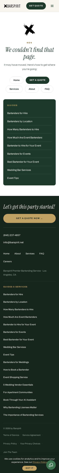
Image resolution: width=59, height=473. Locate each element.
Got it (29, 468)
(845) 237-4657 (11, 235)
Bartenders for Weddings (16, 362)
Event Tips (13, 178)
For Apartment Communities (17, 392)
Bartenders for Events (19, 153)
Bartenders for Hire (17, 113)
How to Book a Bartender (16, 370)
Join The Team (10, 452)
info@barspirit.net (13, 242)
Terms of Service (11, 435)
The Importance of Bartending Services (23, 415)
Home (16, 80)
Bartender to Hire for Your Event (24, 145)
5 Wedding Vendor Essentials (18, 385)
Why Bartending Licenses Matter (20, 407)
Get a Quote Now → (29, 218)
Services (14, 89)
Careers (7, 261)
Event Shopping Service (15, 377)
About (32, 89)
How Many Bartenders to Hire (23, 129)
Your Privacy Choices (30, 444)
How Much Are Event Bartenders (24, 137)
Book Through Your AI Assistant (19, 400)
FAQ (47, 89)
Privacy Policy (10, 444)
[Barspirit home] (11, 5)
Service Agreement (31, 435)
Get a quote (38, 80)
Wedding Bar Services (19, 170)
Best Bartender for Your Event (23, 162)
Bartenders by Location (19, 121)
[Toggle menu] (52, 5)
